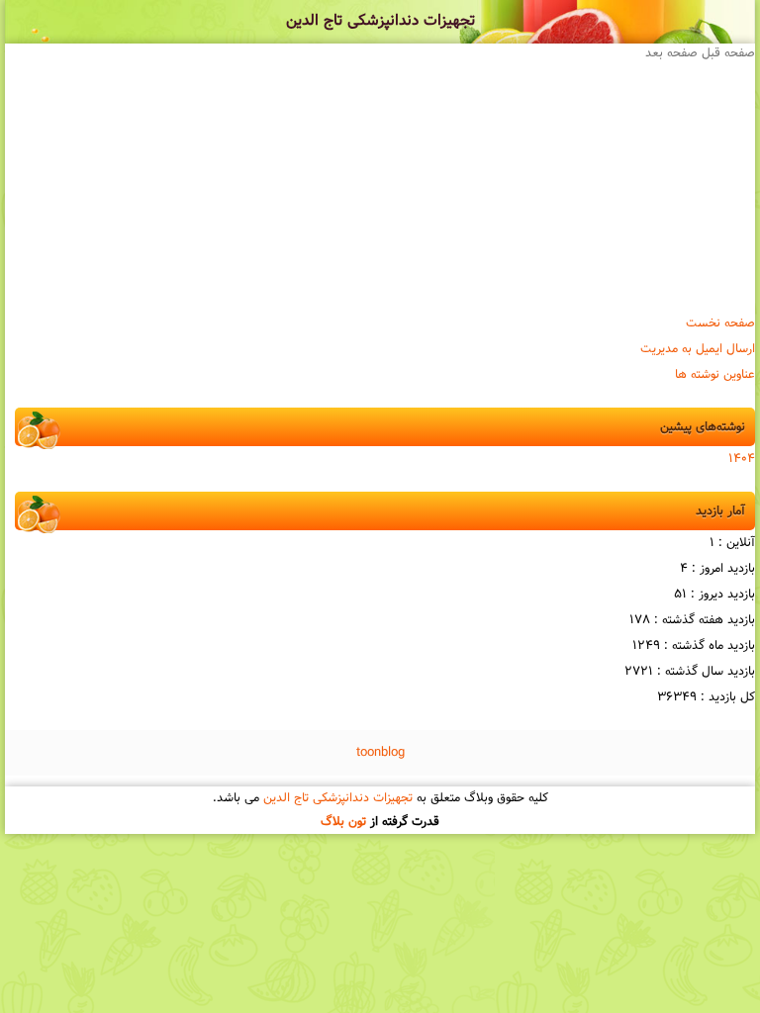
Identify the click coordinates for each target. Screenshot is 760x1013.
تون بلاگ (343, 822)
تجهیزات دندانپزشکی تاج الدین (380, 21)
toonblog (380, 753)
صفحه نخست (720, 323)
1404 (741, 459)
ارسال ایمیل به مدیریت (697, 349)
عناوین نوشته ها (715, 375)
